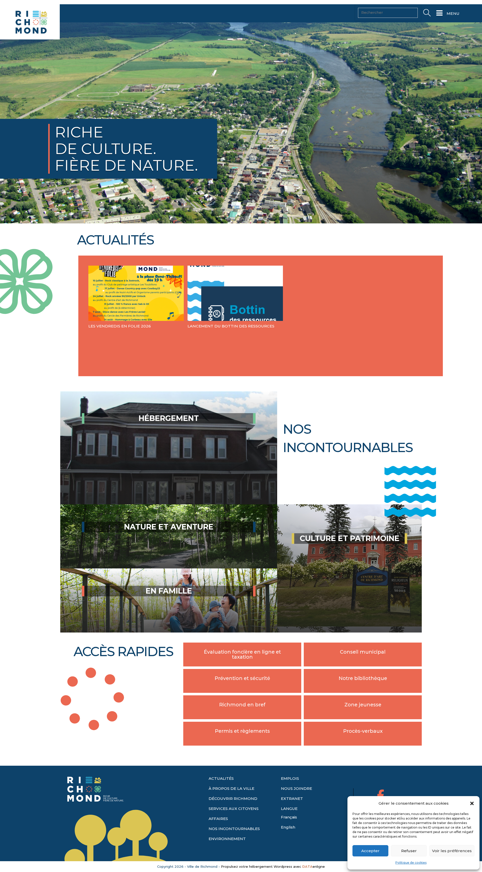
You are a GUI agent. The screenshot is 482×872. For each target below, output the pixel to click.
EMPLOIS (290, 778)
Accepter (370, 850)
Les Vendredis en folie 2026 (119, 326)
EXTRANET (292, 798)
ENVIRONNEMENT (227, 838)
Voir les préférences (452, 850)
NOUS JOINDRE (296, 788)
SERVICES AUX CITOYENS (234, 808)
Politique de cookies (411, 862)
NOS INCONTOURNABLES (234, 828)
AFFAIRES (218, 818)
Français (289, 817)
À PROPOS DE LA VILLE (231, 788)
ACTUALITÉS (221, 778)
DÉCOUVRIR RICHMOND (233, 798)
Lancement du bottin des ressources (231, 326)
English (288, 827)
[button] (471, 803)
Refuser (409, 850)
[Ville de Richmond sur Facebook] (381, 795)
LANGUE (289, 808)
